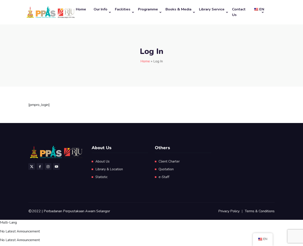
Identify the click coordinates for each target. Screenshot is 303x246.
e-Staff (164, 177)
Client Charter (169, 161)
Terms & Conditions (260, 211)
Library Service (211, 9)
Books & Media (178, 9)
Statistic (101, 177)
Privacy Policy (229, 211)
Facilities (122, 9)
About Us (102, 161)
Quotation (166, 169)
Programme (148, 9)
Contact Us (239, 12)
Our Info (100, 9)
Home (81, 9)
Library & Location (109, 169)
